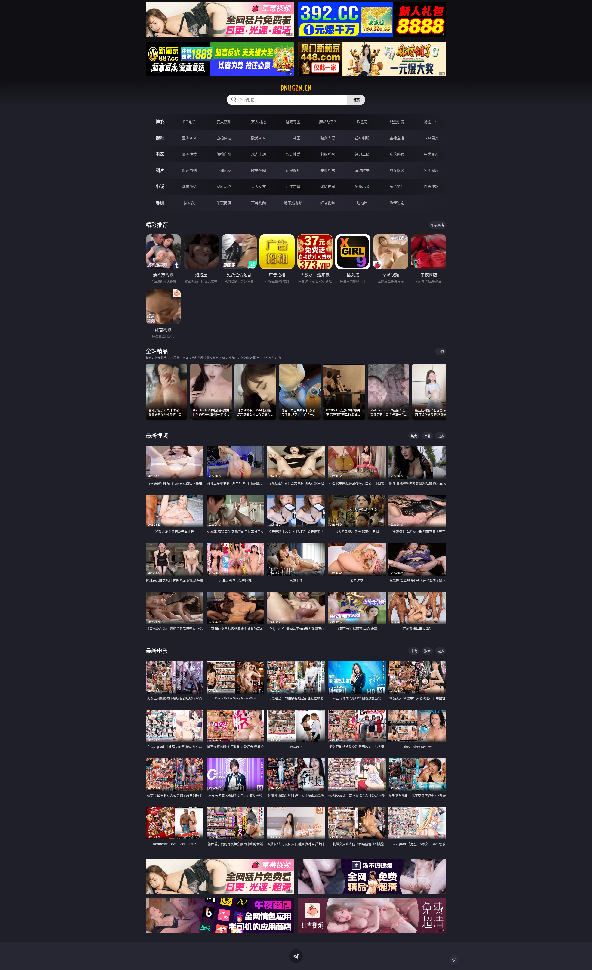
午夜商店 (223, 202)
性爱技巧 (431, 186)
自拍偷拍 (223, 138)
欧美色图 (258, 170)
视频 (160, 138)
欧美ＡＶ (258, 138)
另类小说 (362, 186)
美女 (414, 436)
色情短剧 (396, 202)
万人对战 (258, 121)
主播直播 (396, 138)
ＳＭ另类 (431, 138)
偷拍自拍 (223, 154)
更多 (441, 436)
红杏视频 (327, 202)
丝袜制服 (362, 138)
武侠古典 (293, 186)
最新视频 (157, 435)
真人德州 (223, 121)
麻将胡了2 (327, 121)
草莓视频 (258, 202)
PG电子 (189, 121)
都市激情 (189, 186)
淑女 (427, 651)
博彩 (160, 122)
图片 (160, 170)
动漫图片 (293, 170)
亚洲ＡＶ (189, 138)
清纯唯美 (362, 170)
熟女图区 (396, 170)
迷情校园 (327, 186)
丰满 (414, 651)
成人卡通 (258, 154)
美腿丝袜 (327, 170)
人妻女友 (258, 186)
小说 (160, 186)
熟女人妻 (327, 138)
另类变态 (431, 154)
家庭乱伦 (223, 186)
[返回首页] (454, 959)
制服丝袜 (327, 154)
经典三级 (362, 154)
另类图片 (431, 170)
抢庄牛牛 (431, 121)
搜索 (356, 99)
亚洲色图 (223, 170)
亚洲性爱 (189, 154)
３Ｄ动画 (293, 138)
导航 (160, 203)
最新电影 (157, 651)
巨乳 (427, 436)
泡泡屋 (362, 202)
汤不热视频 (293, 202)
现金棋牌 (396, 121)
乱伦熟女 (396, 154)
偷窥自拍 (189, 170)
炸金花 (362, 121)
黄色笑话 (396, 186)
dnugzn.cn (296, 88)
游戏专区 (293, 121)
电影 (160, 154)
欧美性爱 (293, 154)
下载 (441, 351)
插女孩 (189, 202)
